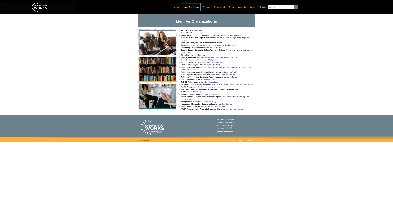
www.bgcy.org (201, 33)
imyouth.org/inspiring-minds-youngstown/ (208, 62)
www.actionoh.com (195, 30)
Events (231, 7)
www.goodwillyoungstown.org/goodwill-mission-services (217, 57)
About (176, 7)
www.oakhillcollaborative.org (209, 82)
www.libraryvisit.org (194, 92)
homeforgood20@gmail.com (209, 60)
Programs (206, 7)
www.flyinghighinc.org (198, 55)
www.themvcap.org (208, 79)
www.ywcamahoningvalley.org (232, 109)
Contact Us (242, 7)
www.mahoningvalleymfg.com (224, 75)
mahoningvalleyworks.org (225, 131)
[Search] (296, 7)
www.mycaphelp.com (229, 77)
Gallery (252, 7)
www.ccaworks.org (216, 47)
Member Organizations (191, 7)
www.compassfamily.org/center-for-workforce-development (213, 45)
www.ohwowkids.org (245, 84)
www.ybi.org (211, 102)
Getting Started (219, 7)
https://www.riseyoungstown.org (208, 87)
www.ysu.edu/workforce (232, 35)
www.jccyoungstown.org (211, 65)
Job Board (262, 7)
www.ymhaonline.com (224, 104)
